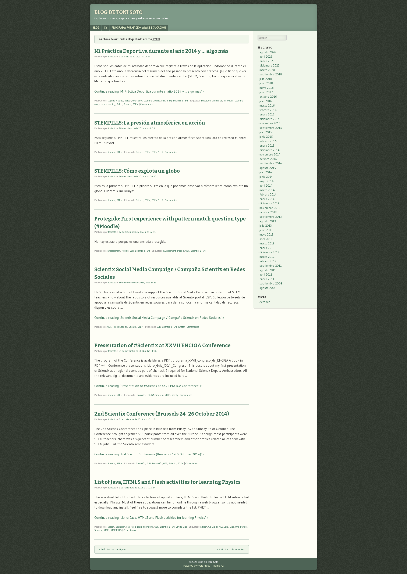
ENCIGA (150, 395)
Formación (157, 463)
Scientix (177, 100)
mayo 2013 (266, 234)
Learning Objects (152, 100)
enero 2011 (266, 279)
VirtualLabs (181, 526)
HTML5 (219, 526)
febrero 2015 (268, 141)
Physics (243, 526)
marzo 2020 (267, 70)
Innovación (228, 100)
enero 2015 (267, 145)
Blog (95, 27)
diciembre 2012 (269, 252)
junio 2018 (266, 83)
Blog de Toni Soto (118, 12)
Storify (174, 395)
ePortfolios (137, 100)
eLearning (131, 526)
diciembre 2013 (269, 203)
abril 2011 (265, 274)
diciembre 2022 (269, 65)
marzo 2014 (267, 190)
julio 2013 (265, 225)
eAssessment (113, 250)
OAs (237, 526)
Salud (119, 104)
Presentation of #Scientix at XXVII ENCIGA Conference (162, 345)
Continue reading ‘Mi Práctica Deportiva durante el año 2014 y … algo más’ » (149, 91)
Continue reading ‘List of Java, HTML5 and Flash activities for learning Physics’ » (151, 517)
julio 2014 (265, 172)
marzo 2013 (267, 243)
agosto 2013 (267, 221)
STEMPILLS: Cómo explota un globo (137, 171)
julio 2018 (265, 79)
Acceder (264, 302)
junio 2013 (266, 230)
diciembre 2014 (269, 150)
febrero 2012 (267, 261)
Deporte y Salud (115, 100)
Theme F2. (218, 565)
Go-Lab (211, 526)
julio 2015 (265, 132)
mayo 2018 (266, 88)
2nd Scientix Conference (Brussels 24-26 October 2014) (161, 414)
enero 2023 (266, 61)
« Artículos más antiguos (112, 549)
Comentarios (146, 104)
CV (105, 27)
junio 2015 (266, 137)
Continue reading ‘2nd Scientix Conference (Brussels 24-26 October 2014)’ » (149, 454)
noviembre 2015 (269, 123)
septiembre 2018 (270, 74)
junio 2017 (266, 92)
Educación (206, 100)
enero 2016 (267, 114)
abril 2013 (265, 239)
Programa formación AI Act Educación (139, 27)
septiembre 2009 (270, 283)
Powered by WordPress (196, 565)
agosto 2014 (267, 168)
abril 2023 (265, 56)
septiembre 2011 (270, 266)
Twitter (181, 326)
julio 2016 (265, 101)
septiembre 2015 (270, 128)
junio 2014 (266, 177)
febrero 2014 (268, 194)
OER (132, 250)
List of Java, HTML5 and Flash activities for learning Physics (167, 482)
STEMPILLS (157, 152)
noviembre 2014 (269, 154)
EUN (148, 463)
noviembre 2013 (269, 208)
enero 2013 (266, 248)
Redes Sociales (120, 326)
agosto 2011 (267, 270)
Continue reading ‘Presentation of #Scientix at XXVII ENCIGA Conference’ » (148, 386)
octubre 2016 (268, 96)
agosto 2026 (267, 52)
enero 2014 (267, 199)
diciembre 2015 (269, 119)
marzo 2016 (267, 105)
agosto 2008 (267, 288)
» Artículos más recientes (231, 549)
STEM (185, 100)
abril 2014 (265, 185)
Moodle (124, 250)
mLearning (166, 100)
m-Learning (109, 104)
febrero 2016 (268, 110)
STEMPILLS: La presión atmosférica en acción (149, 123)
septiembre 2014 (270, 163)
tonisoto (112, 56)
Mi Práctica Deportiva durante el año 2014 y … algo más (161, 51)
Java (226, 526)
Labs (232, 526)
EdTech (127, 100)
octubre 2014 (268, 159)
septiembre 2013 (270, 217)
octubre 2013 (268, 212)
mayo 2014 (266, 181)
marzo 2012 (267, 257)
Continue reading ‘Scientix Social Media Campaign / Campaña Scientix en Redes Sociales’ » (159, 317)
